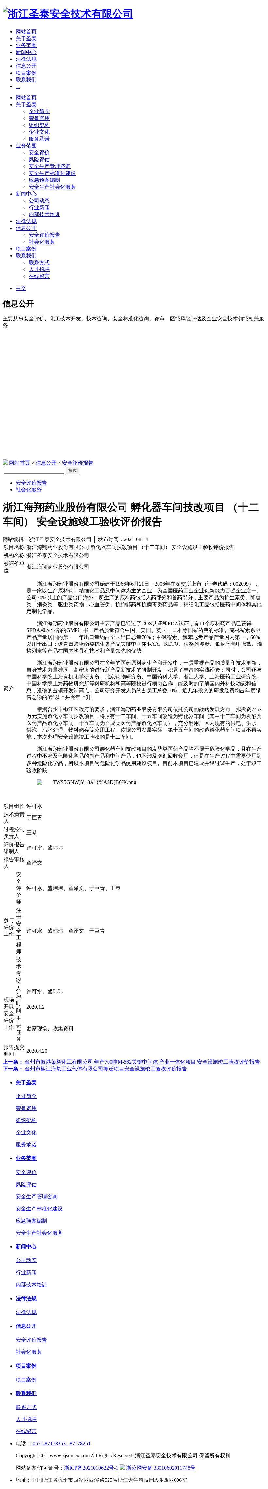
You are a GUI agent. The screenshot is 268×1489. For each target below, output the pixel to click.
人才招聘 (39, 269)
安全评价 (39, 152)
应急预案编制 (44, 180)
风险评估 (39, 159)
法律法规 (26, 59)
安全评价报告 (44, 235)
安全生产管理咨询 (50, 166)
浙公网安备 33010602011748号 (160, 1468)
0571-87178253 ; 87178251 (62, 1443)
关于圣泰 (26, 38)
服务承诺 (39, 139)
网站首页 (26, 31)
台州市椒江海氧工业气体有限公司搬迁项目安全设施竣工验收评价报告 (95, 1068)
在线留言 (39, 276)
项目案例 (26, 73)
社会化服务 (42, 242)
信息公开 (26, 66)
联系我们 (26, 79)
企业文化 (39, 132)
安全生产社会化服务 (52, 187)
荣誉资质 (39, 118)
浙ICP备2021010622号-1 (91, 1468)
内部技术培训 (44, 214)
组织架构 (39, 125)
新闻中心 (26, 52)
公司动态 (39, 200)
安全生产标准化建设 (52, 173)
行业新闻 (39, 207)
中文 (21, 288)
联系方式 (39, 262)
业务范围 (26, 45)
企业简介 (39, 111)
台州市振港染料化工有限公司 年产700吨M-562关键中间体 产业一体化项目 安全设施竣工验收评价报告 (131, 1062)
